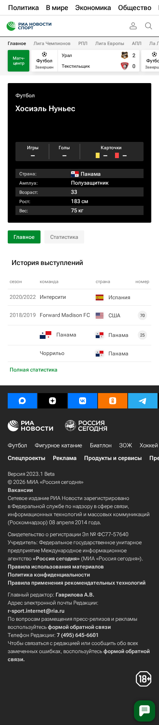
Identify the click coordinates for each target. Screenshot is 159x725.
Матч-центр (19, 61)
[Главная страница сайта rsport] (46, 26)
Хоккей (149, 445)
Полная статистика (34, 370)
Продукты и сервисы (113, 458)
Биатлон (101, 445)
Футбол (25, 95)
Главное (17, 43)
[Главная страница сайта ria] (8, 26)
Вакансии (20, 490)
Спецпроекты (26, 458)
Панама (66, 335)
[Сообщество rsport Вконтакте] (82, 400)
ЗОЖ (125, 445)
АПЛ (137, 43)
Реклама (64, 458)
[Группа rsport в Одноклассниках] (112, 400)
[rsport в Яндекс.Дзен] (52, 400)
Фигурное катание (58, 445)
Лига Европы (109, 43)
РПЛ (83, 43)
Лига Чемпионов (52, 43)
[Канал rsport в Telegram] (142, 400)
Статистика (64, 237)
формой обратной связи (79, 627)
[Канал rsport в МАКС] (22, 400)
